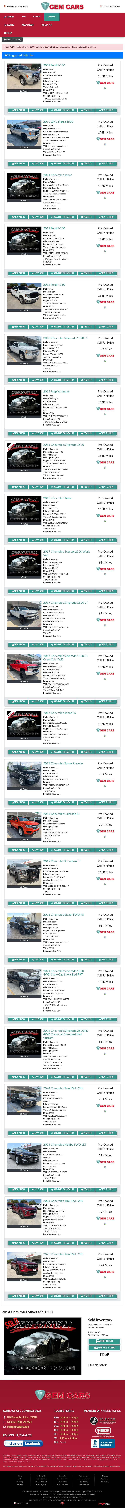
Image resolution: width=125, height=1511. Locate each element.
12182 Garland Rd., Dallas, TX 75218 (17, 6)
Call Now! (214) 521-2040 (111, 6)
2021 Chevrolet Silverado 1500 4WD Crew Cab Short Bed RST (63, 972)
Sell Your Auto (62, 1482)
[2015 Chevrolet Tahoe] (24, 509)
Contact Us (62, 1476)
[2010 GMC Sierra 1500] (24, 133)
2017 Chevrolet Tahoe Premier (63, 763)
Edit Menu (10, 16)
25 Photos (24, 628)
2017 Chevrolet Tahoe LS (59, 712)
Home (24, 16)
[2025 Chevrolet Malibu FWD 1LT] (24, 1156)
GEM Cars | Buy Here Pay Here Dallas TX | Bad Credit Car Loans (75, 1491)
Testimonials (9, 24)
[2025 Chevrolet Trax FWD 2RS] (24, 1212)
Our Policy (8, 33)
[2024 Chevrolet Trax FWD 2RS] (24, 1099)
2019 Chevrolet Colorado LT (61, 813)
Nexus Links (105, 1482)
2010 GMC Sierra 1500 (58, 121)
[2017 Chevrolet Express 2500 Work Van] (24, 563)
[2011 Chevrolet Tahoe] (24, 186)
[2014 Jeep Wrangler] (24, 403)
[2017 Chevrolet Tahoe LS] (24, 724)
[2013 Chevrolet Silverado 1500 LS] (24, 349)
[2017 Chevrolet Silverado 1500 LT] (24, 614)
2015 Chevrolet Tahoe (57, 498)
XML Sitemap (105, 1479)
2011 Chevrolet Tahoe (57, 175)
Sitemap (105, 1476)
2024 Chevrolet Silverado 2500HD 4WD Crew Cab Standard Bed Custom (65, 1034)
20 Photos (24, 789)
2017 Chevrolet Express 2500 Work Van (66, 553)
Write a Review (41, 1479)
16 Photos (24, 839)
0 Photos (24, 200)
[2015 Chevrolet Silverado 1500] (24, 456)
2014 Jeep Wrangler (56, 391)
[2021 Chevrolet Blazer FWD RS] (24, 926)
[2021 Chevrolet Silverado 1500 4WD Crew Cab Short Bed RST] (24, 982)
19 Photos (24, 681)
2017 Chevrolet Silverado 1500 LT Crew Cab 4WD (65, 657)
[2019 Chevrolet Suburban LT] (24, 872)
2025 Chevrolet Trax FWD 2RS (63, 1200)
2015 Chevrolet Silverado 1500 (63, 444)
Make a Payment (28, 24)
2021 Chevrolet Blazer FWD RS (63, 914)
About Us (20, 1479)
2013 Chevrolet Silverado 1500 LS (65, 338)
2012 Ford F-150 (54, 284)
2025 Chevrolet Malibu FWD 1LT (64, 1144)
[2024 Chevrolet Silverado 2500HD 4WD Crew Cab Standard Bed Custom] (24, 1042)
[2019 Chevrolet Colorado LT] (24, 825)
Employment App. (84, 1479)
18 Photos (24, 147)
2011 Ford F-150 (54, 228)
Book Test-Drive (62, 1485)
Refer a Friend (84, 1476)
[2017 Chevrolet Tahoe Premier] (24, 774)
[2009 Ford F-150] (24, 76)
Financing (36, 16)
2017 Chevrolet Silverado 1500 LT (65, 602)
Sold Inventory (84, 1485)
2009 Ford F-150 (54, 65)
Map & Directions (62, 1479)
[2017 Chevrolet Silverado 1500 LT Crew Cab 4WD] (24, 667)
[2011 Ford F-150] (24, 239)
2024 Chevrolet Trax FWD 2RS (63, 1088)
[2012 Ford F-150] (24, 296)
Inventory (52, 16)
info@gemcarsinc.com (18, 1427)
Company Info (46, 24)
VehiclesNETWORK (60, 1494)
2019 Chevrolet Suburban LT (62, 861)
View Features (107, 110)
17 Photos (24, 91)
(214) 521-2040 (24, 1422)
